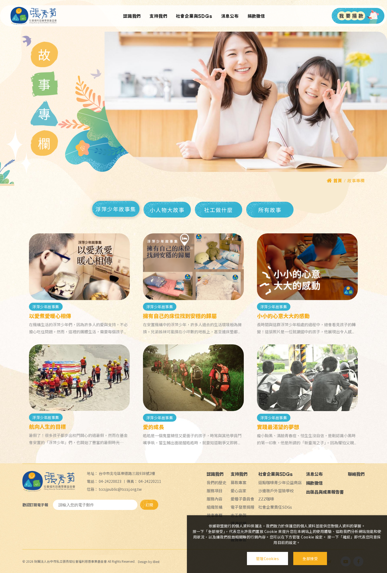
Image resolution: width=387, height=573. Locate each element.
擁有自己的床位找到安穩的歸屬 (180, 316)
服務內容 (214, 499)
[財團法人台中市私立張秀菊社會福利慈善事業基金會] (34, 16)
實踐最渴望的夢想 (278, 427)
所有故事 (269, 210)
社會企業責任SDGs (275, 507)
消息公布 (230, 16)
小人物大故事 (167, 210)
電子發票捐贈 (242, 507)
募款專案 (238, 482)
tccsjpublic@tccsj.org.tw (120, 489)
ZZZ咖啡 (266, 499)
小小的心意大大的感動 (283, 316)
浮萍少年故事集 (116, 209)
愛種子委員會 (242, 499)
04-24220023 (110, 481)
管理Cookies (267, 558)
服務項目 (214, 490)
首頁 (337, 180)
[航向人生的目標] (79, 377)
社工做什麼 (218, 210)
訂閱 (149, 504)
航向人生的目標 (47, 426)
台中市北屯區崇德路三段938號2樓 (127, 473)
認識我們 (132, 16)
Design (142, 561)
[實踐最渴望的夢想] (307, 377)
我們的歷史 (216, 482)
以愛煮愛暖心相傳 (50, 316)
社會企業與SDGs (194, 16)
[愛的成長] (193, 377)
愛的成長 (153, 427)
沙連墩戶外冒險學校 (276, 490)
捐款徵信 (256, 16)
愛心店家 (238, 490)
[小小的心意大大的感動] (307, 266)
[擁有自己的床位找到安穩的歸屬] (193, 266)
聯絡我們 (356, 474)
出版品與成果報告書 (325, 492)
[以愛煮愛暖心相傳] (79, 266)
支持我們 (158, 16)
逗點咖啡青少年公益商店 (280, 482)
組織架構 (214, 507)
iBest (156, 561)
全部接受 (310, 558)
